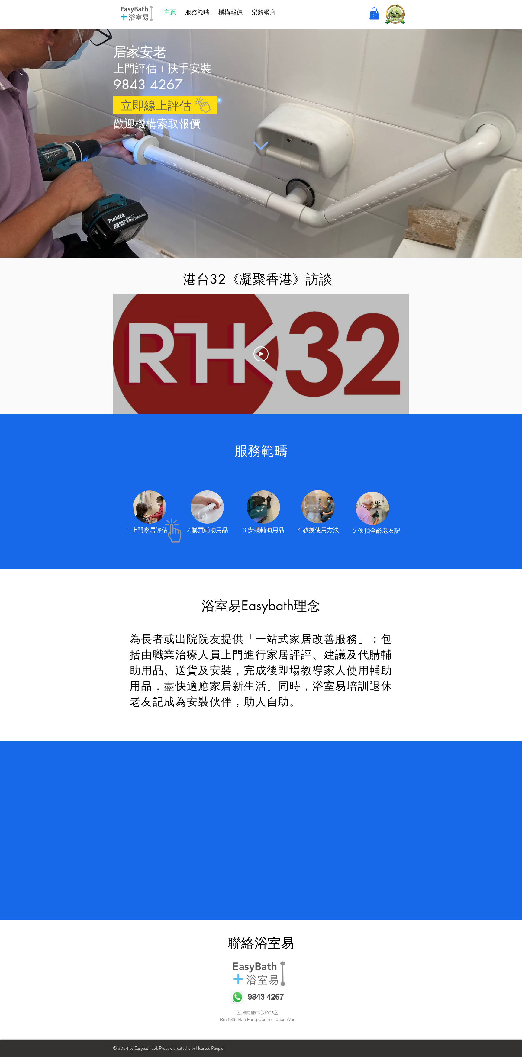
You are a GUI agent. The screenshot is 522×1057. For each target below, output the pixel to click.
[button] (374, 13)
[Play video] (261, 353)
